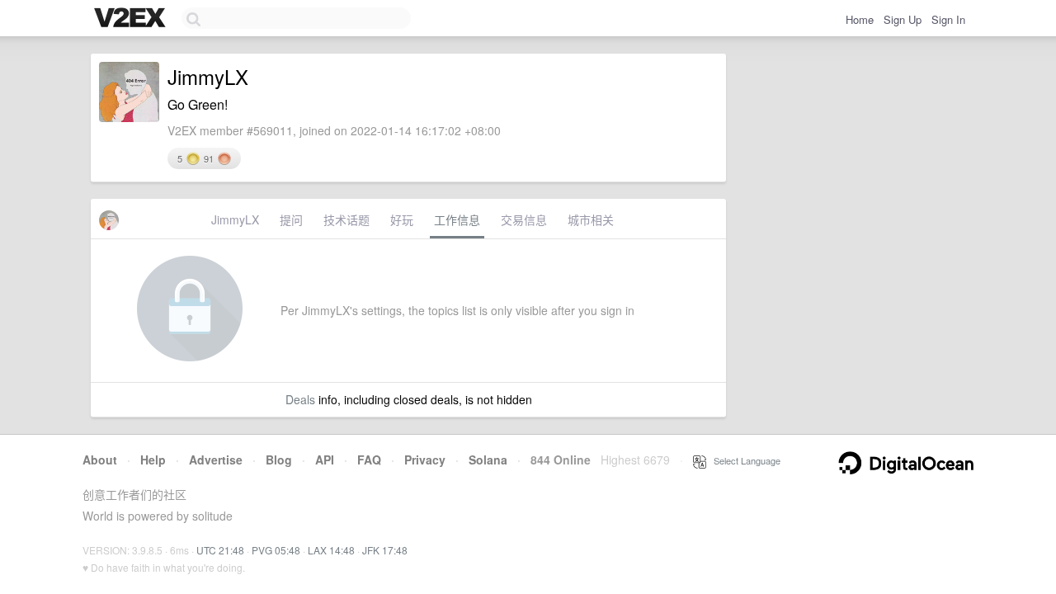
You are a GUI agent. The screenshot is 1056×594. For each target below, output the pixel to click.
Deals (300, 399)
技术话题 (346, 219)
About (99, 459)
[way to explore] (132, 19)
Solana (488, 459)
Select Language (743, 460)
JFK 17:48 (385, 550)
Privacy (425, 459)
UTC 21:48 (220, 550)
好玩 (401, 219)
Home (860, 19)
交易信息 (524, 219)
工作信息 (457, 219)
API (324, 459)
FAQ (369, 459)
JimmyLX (235, 219)
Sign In (948, 19)
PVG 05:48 (276, 550)
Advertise (216, 459)
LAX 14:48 (331, 550)
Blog (279, 459)
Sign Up (903, 19)
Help (153, 459)
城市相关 (591, 219)
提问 (291, 219)
